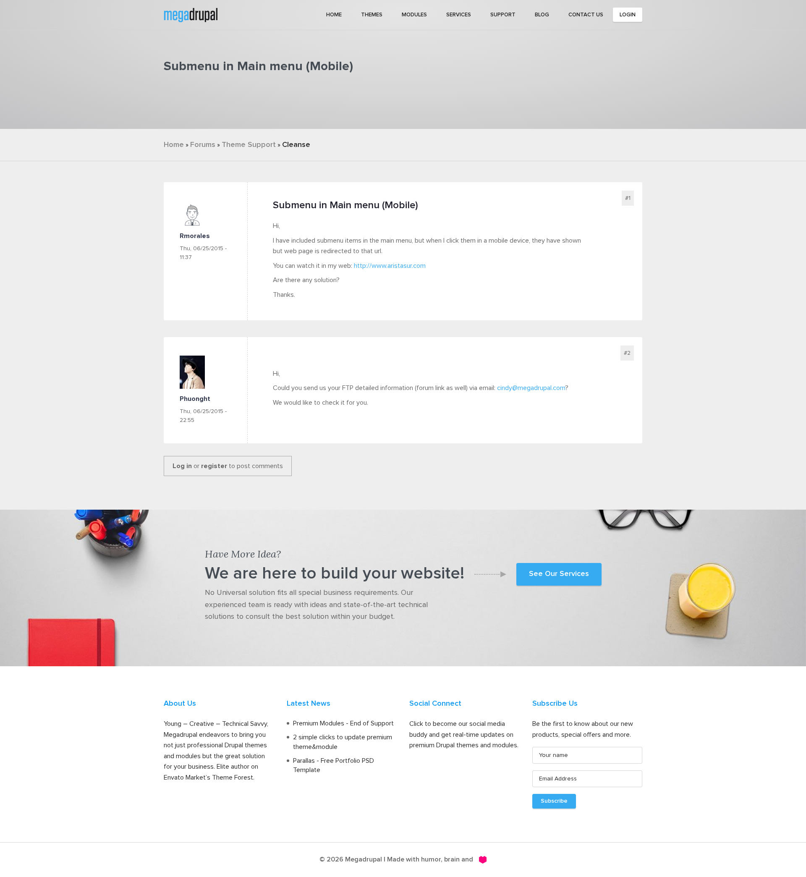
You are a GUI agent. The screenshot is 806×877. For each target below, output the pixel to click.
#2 (627, 353)
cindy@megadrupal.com (531, 388)
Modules (414, 15)
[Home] (190, 14)
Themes (371, 15)
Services (458, 15)
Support (503, 15)
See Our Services (559, 574)
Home (334, 15)
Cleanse (296, 145)
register (214, 466)
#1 (628, 198)
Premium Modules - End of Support (343, 723)
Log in (182, 466)
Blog (542, 15)
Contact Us (585, 15)
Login (628, 15)
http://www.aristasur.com (390, 265)
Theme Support (249, 145)
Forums (202, 145)
